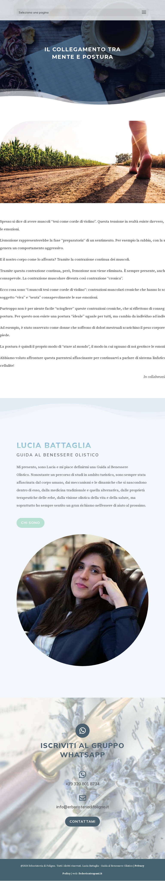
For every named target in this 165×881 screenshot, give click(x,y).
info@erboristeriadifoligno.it (82, 806)
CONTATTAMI (82, 821)
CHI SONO (30, 522)
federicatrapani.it (90, 873)
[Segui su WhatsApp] (82, 731)
